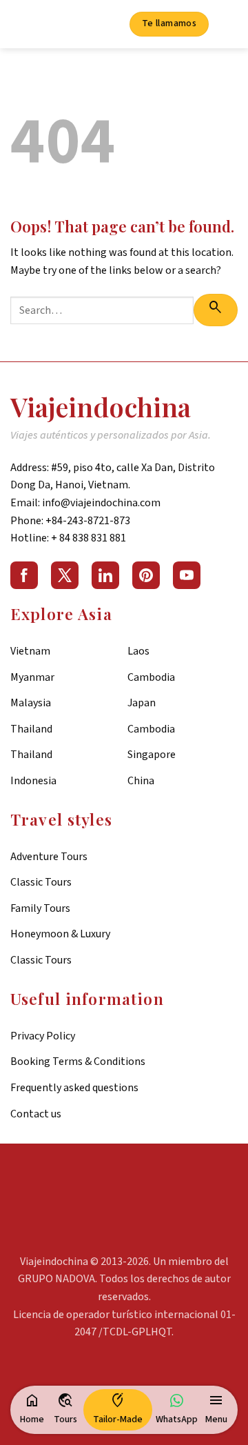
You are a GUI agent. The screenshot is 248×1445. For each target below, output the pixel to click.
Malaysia (30, 702)
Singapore (151, 754)
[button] (216, 1410)
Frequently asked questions (74, 1087)
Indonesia (33, 780)
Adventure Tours (48, 856)
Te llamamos (169, 23)
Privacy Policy (42, 1036)
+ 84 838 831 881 (88, 538)
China (140, 780)
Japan (141, 702)
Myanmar (32, 677)
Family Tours (40, 908)
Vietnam (30, 651)
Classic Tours (41, 882)
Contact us (35, 1114)
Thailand (31, 729)
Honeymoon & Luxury (60, 933)
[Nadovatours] (47, 24)
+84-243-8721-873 (87, 520)
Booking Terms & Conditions (77, 1061)
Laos (138, 651)
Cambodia (151, 677)
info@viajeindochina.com (101, 502)
